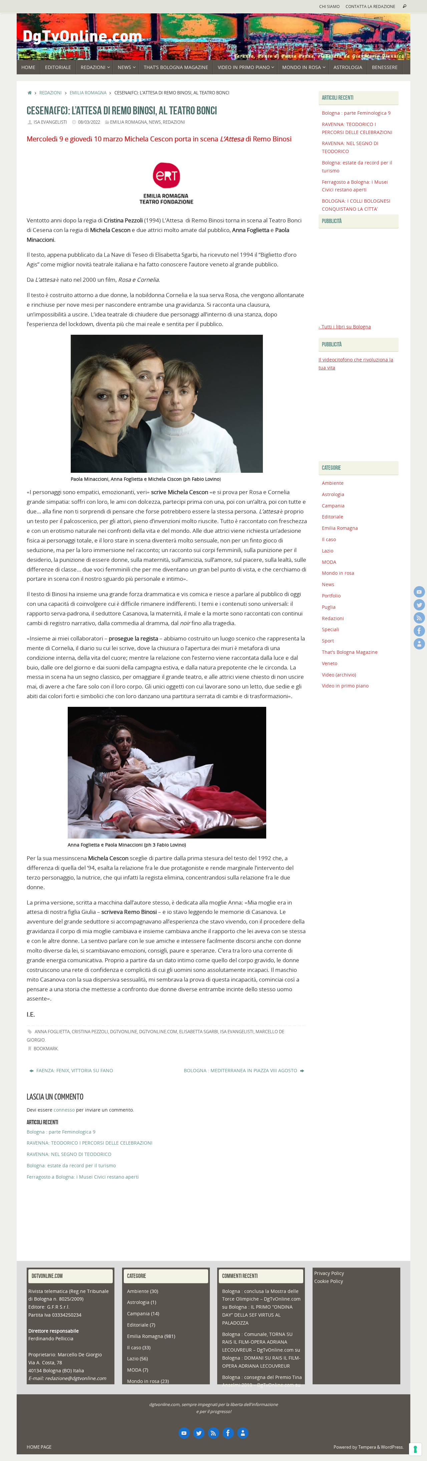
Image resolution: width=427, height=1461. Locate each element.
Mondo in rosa (338, 573)
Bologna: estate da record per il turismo (71, 1165)
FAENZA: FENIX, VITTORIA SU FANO (74, 1070)
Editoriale (332, 516)
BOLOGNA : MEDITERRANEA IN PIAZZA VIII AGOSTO (241, 1070)
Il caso (329, 539)
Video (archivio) (339, 674)
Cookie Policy (328, 1281)
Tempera (367, 1447)
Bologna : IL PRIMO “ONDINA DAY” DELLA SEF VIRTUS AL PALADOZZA (257, 1315)
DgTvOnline (123, 1032)
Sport (328, 640)
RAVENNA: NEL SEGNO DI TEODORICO (69, 1154)
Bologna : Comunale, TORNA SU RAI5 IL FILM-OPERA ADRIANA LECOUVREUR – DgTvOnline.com (258, 1342)
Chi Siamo (329, 6)
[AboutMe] (419, 643)
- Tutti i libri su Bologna (345, 326)
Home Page (39, 1447)
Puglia (329, 607)
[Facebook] (419, 630)
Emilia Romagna (88, 93)
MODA (329, 562)
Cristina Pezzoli (90, 1032)
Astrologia (333, 494)
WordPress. (392, 1447)
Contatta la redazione (370, 6)
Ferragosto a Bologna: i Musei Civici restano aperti (83, 1177)
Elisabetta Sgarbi (198, 1032)
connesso (64, 1110)
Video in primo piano (345, 685)
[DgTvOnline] (419, 591)
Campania (333, 505)
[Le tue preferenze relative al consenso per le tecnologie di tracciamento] (415, 1449)
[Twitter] (419, 604)
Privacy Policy (329, 1273)
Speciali (330, 629)
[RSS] (419, 617)
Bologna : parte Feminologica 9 (61, 1132)
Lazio (327, 550)
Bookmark (46, 1049)
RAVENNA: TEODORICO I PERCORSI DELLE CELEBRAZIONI (89, 1143)
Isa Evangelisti (50, 122)
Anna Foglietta (52, 1032)
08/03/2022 (89, 122)
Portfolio (331, 595)
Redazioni (50, 93)
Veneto (329, 663)
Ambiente (333, 483)
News (155, 122)
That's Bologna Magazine (350, 652)
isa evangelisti (237, 1032)
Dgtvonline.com (158, 1032)
